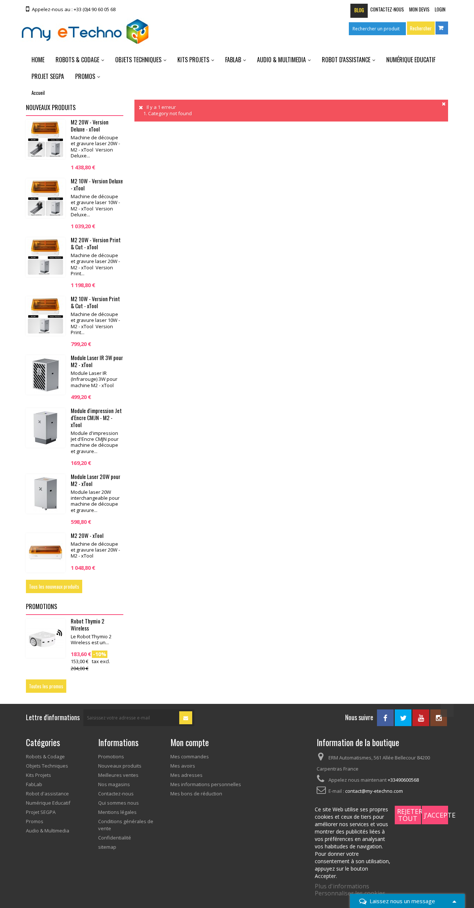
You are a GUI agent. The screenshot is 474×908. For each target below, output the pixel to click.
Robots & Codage (77, 59)
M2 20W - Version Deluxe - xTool (90, 125)
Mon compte (189, 742)
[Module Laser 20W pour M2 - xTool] (45, 493)
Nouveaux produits (51, 107)
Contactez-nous (387, 9)
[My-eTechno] (85, 32)
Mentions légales (117, 812)
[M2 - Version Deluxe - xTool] (45, 198)
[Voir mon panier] (441, 27)
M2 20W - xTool (87, 535)
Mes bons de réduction (196, 793)
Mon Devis (419, 9)
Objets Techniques (138, 59)
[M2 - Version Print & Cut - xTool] (45, 316)
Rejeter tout (409, 815)
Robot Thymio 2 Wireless (87, 624)
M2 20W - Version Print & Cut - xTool (96, 243)
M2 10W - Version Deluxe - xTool (97, 184)
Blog (359, 10)
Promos (85, 76)
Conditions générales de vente (125, 825)
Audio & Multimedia (281, 59)
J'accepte (436, 815)
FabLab (233, 59)
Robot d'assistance (346, 59)
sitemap (107, 847)
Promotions (41, 606)
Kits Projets (193, 59)
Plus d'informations (342, 886)
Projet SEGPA (47, 76)
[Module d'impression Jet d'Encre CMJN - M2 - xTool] (45, 428)
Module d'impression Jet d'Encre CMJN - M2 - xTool (96, 417)
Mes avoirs (182, 765)
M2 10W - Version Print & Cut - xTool (95, 302)
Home (37, 59)
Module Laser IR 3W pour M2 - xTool (97, 361)
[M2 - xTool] (45, 552)
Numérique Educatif (410, 59)
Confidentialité (114, 837)
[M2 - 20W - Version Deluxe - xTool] (45, 139)
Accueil (38, 92)
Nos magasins (114, 784)
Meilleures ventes (118, 775)
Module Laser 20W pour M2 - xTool (95, 480)
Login (440, 9)
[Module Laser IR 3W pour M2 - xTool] (45, 375)
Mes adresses (186, 775)
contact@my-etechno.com (374, 791)
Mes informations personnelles (205, 784)
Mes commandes (189, 756)
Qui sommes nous (118, 802)
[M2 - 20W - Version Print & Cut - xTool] (45, 257)
